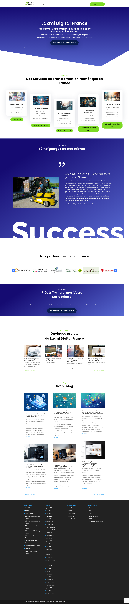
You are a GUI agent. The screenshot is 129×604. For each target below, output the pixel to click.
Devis (67, 4)
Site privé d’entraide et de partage (53, 359)
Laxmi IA (70, 508)
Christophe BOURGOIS (34, 419)
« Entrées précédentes (30, 370)
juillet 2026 (49, 508)
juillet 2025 (49, 541)
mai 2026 (49, 513)
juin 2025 (49, 543)
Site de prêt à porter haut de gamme (95, 359)
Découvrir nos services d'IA (112, 125)
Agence (53, 4)
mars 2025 (49, 552)
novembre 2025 (51, 530)
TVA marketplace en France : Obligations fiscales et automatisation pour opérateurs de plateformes (92, 464)
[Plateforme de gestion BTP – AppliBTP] (32, 351)
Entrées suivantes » (99, 370)
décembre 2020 (51, 593)
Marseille (27, 548)
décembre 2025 (51, 527)
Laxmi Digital (71, 519)
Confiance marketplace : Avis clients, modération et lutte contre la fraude (35, 415)
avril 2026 (49, 516)
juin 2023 (49, 590)
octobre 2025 (50, 532)
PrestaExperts (71, 513)
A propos (91, 508)
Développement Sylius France (37, 472)
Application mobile (28, 362)
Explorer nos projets (64, 130)
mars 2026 (49, 519)
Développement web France (32, 545)
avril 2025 (49, 549)
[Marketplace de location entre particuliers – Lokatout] (75, 351)
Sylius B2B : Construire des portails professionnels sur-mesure (35, 466)
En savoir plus (16, 119)
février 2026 (50, 521)
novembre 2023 (51, 582)
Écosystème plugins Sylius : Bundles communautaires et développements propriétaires (92, 412)
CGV (90, 519)
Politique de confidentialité (96, 521)
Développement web (50, 362)
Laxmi (69, 510)
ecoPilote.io (61, 4)
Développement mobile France (66, 472)
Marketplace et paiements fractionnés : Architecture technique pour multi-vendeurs (63, 413)
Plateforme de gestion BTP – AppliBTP (31, 359)
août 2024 (49, 565)
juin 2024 (49, 568)
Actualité (27, 508)
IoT (72, 510)
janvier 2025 (50, 557)
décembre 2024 (51, 560)
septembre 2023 (51, 585)
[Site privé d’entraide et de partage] (53, 351)
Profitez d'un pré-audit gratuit (64, 42)
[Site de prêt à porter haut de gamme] (96, 351)
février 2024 (50, 579)
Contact (77, 4)
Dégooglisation (29, 513)
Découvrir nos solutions (40, 125)
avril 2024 (49, 574)
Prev (13, 270)
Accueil (38, 4)
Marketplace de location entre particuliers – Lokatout (75, 360)
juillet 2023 (49, 587)
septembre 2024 (51, 563)
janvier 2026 (50, 524)
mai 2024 (49, 571)
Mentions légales (93, 516)
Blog (72, 4)
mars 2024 (49, 576)
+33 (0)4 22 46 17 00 (97, 4)
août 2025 (49, 538)
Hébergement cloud (31, 366)
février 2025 (50, 554)
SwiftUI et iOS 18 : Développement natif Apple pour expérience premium (63, 466)
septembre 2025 (51, 535)
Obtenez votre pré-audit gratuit (62, 311)
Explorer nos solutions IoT (88, 129)
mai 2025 (49, 546)
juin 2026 (49, 510)
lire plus (28, 436)
